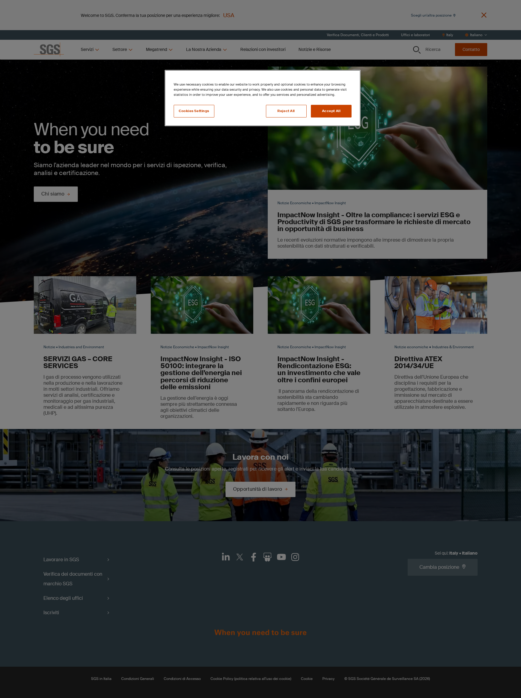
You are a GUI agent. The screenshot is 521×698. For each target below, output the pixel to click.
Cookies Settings (194, 111)
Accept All (331, 111)
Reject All (286, 111)
